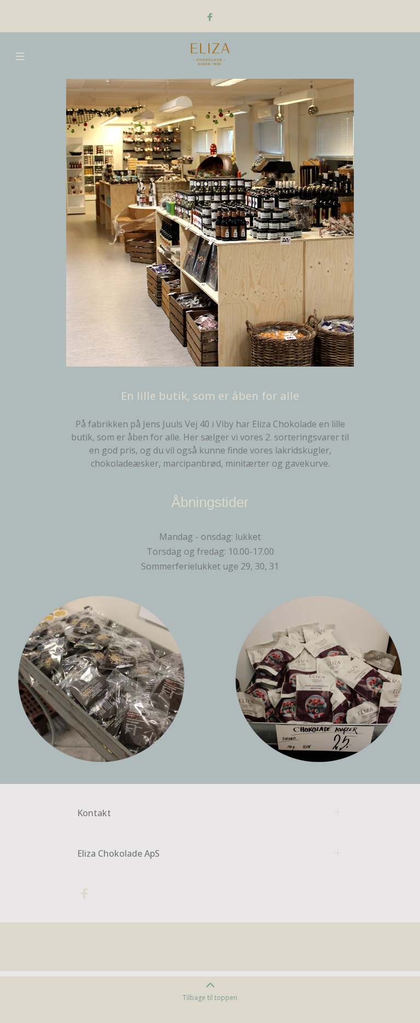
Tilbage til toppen (210, 997)
